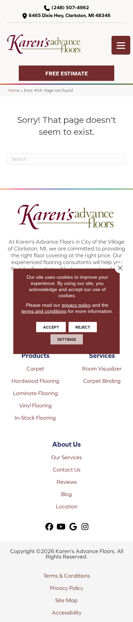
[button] (66, 73)
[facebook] (49, 527)
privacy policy (76, 304)
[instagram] (85, 527)
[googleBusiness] (73, 527)
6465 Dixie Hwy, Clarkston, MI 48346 (69, 15)
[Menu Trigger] (121, 45)
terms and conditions (43, 311)
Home (14, 90)
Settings (66, 339)
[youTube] (61, 527)
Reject (82, 326)
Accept (51, 326)
